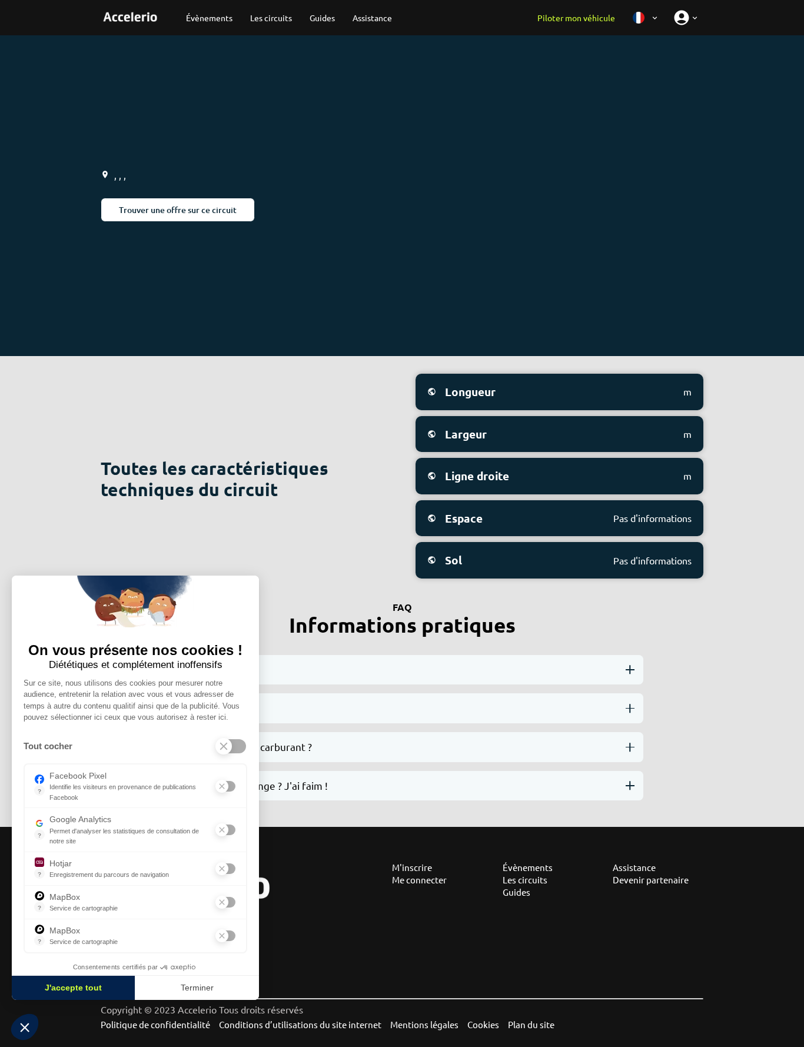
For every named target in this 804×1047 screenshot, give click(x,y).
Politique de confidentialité (155, 1024)
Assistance (634, 867)
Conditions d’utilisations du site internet (300, 1024)
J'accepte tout (73, 987)
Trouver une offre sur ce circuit (178, 209)
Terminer (197, 987)
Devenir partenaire (651, 880)
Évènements (528, 867)
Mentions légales (424, 1024)
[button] (25, 1027)
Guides (516, 892)
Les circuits (525, 880)
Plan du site (531, 1024)
